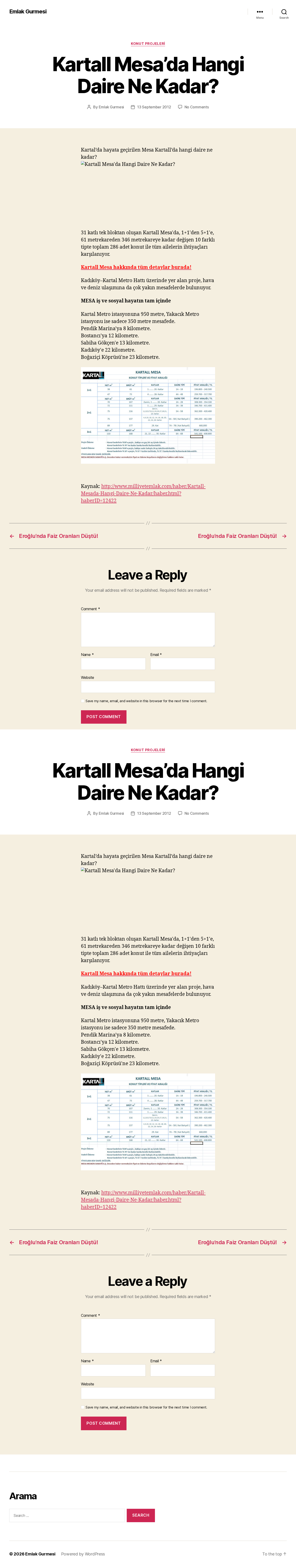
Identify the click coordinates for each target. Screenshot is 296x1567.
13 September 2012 (154, 107)
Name (87, 655)
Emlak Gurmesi (27, 11)
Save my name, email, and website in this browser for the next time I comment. (146, 701)
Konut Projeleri (148, 44)
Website (87, 677)
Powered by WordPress (83, 1554)
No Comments (197, 107)
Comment (90, 609)
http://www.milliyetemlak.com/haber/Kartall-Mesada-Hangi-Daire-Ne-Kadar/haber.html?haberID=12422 (143, 493)
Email (156, 655)
